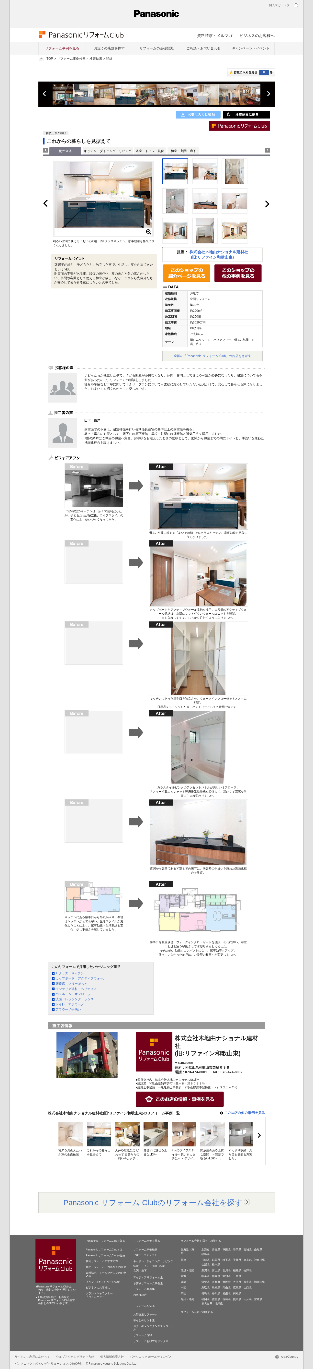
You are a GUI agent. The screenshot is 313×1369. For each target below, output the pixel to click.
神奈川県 (259, 1259)
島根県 (216, 1287)
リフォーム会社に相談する (197, 1311)
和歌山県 (259, 1281)
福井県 (237, 1270)
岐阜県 (205, 1275)
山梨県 (205, 1264)
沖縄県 (219, 1303)
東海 (183, 1275)
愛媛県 (227, 1293)
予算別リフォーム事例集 (148, 1283)
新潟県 (205, 1270)
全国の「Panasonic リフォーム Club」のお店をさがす (212, 356)
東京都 (248, 1259)
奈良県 (248, 1281)
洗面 (154, 1265)
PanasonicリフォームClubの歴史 (105, 1255)
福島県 (205, 1254)
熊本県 (237, 1299)
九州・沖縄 (187, 1299)
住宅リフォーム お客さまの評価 (106, 1266)
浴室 (136, 1265)
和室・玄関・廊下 (183, 151)
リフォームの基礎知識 (156, 48)
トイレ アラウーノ (70, 1004)
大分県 (248, 1299)
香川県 (216, 1293)
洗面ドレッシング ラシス (75, 999)
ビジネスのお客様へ (257, 35)
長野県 (248, 1270)
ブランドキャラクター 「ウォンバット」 (99, 1295)
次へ (268, 94)
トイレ (145, 1265)
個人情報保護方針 (112, 1357)
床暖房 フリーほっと (71, 984)
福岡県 (205, 1299)
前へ (45, 94)
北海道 (205, 1249)
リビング (167, 1261)
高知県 (237, 1293)
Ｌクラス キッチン (70, 973)
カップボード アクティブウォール (81, 978)
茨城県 (205, 1259)
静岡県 (216, 1275)
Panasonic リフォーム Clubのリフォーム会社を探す (153, 1202)
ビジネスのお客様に (98, 1287)
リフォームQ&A (142, 1335)
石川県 (227, 1270)
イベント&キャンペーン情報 (103, 1281)
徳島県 (205, 1293)
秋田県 (227, 1249)
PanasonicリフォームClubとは (104, 1249)
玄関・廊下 (140, 1270)
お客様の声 (140, 1294)
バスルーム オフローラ (73, 994)
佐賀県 (216, 1299)
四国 (183, 1293)
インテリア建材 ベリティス (76, 989)
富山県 (216, 1270)
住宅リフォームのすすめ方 (102, 1261)
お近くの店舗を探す (109, 48)
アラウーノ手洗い (68, 1009)
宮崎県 (258, 1299)
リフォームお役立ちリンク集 (150, 1341)
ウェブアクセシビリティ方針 (75, 1357)
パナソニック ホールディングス (151, 1357)
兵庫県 (237, 1281)
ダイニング (153, 1261)
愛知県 (227, 1275)
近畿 (183, 1281)
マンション (150, 1254)
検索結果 (95, 58)
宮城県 (248, 1249)
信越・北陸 (187, 1270)
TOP (49, 58)
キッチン (138, 1261)
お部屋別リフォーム (145, 1314)
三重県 (237, 1275)
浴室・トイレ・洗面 (150, 151)
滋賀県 (205, 1281)
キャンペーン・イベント (251, 48)
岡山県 (227, 1287)
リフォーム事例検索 (71, 58)
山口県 (248, 1287)
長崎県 (227, 1299)
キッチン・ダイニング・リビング (108, 151)
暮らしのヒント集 (144, 1320)
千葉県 (237, 1259)
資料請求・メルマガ (214, 35)
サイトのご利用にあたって (32, 1357)
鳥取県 (205, 1287)
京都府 (216, 1281)
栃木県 (216, 1264)
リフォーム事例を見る (62, 48)
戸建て (137, 1254)
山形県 (258, 1249)
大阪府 (227, 1281)
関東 (183, 1259)
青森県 (216, 1249)
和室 (162, 1265)
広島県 (237, 1287)
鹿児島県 (206, 1303)
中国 (183, 1287)
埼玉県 (227, 1259)
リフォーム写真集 (144, 1288)
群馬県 (216, 1259)
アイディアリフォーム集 (148, 1277)
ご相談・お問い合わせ (204, 48)
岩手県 (237, 1249)
